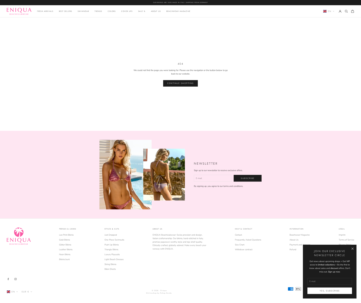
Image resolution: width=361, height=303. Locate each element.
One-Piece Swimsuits (114, 239)
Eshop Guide (166, 293)
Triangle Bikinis (111, 249)
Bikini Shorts (110, 269)
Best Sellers (65, 11)
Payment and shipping (300, 244)
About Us (156, 11)
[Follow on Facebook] (8, 279)
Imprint (342, 234)
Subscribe (248, 178)
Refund (293, 249)
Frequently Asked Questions (248, 239)
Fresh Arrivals (45, 11)
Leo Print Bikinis (66, 234)
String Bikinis (110, 264)
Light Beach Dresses (114, 259)
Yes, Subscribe (330, 290)
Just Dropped (110, 234)
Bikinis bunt (64, 259)
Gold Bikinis (64, 239)
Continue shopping (180, 83)
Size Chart (239, 244)
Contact (238, 234)
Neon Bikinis (64, 254)
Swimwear (83, 11)
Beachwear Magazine (178, 11)
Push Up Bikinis (111, 244)
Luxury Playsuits (112, 254)
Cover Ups (126, 11)
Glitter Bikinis (65, 244)
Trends (98, 11)
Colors (112, 11)
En (329, 11)
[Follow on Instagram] (15, 279)
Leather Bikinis (65, 249)
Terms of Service (346, 239)
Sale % (141, 11)
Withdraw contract (243, 249)
